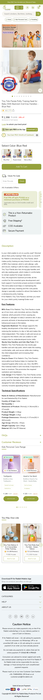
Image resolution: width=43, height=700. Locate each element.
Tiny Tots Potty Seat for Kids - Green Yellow (32, 547)
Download (31, 130)
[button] (3, 110)
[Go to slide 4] (22, 507)
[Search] (38, 14)
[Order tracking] (32, 7)
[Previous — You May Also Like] (2, 545)
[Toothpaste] (11, 464)
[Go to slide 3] (20, 507)
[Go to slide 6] (26, 507)
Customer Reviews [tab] (11, 442)
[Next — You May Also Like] (40, 545)
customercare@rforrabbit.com (21, 677)
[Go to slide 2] (18, 507)
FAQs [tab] (4, 435)
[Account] (27, 7)
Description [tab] (7, 245)
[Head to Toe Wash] (31, 464)
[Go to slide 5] (24, 507)
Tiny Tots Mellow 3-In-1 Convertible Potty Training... (11, 547)
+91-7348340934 (15, 674)
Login (4, 124)
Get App (17, 7)
